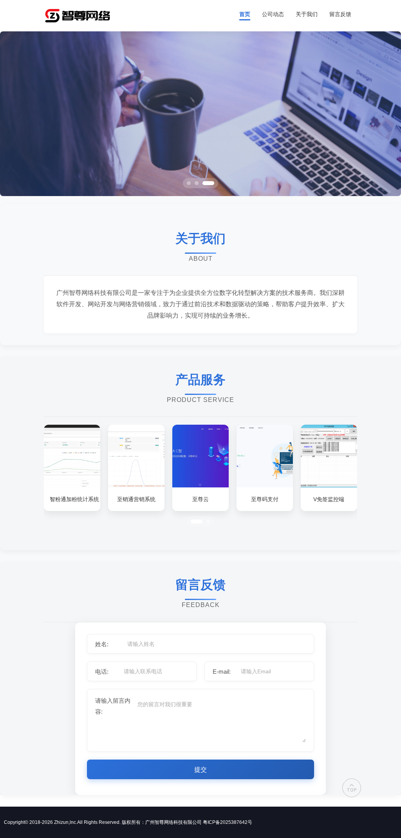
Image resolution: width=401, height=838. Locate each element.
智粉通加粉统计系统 (72, 499)
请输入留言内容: (112, 706)
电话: (101, 671)
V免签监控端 (328, 499)
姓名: (101, 644)
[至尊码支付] (265, 485)
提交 (200, 769)
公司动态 (273, 14)
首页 (244, 14)
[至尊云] (200, 485)
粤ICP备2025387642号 (227, 822)
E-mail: (222, 671)
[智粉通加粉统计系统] (72, 485)
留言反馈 (340, 14)
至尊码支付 (264, 499)
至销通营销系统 (136, 499)
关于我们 (307, 14)
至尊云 (200, 499)
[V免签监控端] (329, 485)
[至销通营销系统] (136, 485)
